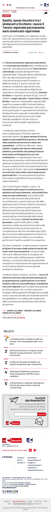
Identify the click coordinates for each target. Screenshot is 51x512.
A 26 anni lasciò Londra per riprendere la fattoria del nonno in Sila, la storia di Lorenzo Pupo (27, 385)
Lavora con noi (37, 503)
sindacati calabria (11, 313)
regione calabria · (33, 310)
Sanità (14, 12)
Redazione (7, 501)
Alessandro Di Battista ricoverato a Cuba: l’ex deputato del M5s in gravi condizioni (25, 373)
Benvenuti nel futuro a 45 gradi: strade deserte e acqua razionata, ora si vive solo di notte (26, 352)
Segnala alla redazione (19, 501)
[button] (46, 13)
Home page (5, 12)
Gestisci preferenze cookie (23, 504)
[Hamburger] (3, 5)
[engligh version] (8, 4)
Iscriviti (42, 414)
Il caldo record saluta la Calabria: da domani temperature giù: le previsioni (26, 363)
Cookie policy (38, 501)
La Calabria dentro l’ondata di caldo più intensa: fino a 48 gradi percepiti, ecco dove (26, 341)
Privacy (30, 501)
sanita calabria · (15, 310)
